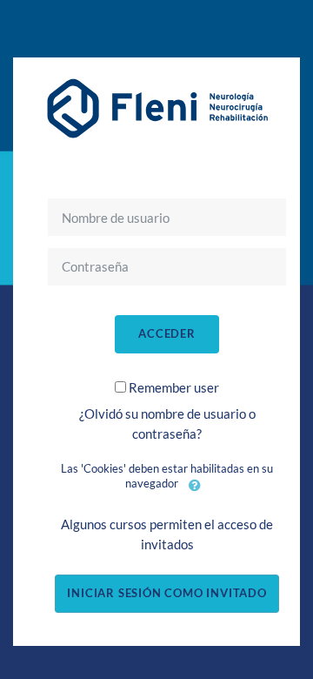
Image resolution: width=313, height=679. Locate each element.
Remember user (174, 387)
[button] (195, 485)
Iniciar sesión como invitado (166, 593)
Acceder (167, 333)
